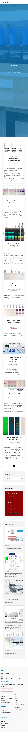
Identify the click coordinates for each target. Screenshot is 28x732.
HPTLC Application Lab (7, 676)
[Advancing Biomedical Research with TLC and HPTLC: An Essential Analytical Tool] (14, 561)
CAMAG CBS (4, 725)
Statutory (3, 720)
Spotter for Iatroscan (6, 704)
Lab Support (4, 710)
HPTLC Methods (5, 723)
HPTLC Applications (12, 493)
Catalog (3, 727)
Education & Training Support (6, 713)
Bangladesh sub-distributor (19, 706)
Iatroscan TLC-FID (5, 702)
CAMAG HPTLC (5, 696)
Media (16, 698)
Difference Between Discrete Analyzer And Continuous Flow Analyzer (13, 548)
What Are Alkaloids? (14, 394)
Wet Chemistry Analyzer (13, 512)
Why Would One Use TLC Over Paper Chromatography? (14, 359)
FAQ (16, 702)
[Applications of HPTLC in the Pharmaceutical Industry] (14, 640)
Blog (16, 696)
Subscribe (7, 690)
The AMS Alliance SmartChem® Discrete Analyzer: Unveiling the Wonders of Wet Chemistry (13, 627)
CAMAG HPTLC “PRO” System (6, 699)
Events (16, 700)
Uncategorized (11, 509)
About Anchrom (5, 673)
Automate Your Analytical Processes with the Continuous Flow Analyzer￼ (13, 601)
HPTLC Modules (11, 496)
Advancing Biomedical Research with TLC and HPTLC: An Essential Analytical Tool (13, 575)
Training (10, 505)
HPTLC (2, 675)
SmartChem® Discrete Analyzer (13, 501)
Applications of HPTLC (20, 712)
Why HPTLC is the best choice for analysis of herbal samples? (14, 322)
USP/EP (3, 721)
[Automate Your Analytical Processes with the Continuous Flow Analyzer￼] (14, 587)
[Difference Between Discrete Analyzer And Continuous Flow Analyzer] (14, 535)
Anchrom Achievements (7, 729)
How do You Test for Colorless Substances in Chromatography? (14, 201)
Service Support (5, 709)
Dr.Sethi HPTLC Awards (21, 704)
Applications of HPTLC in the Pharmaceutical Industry (12, 652)
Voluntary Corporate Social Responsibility (11, 678)
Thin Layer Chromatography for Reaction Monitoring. (14, 158)
